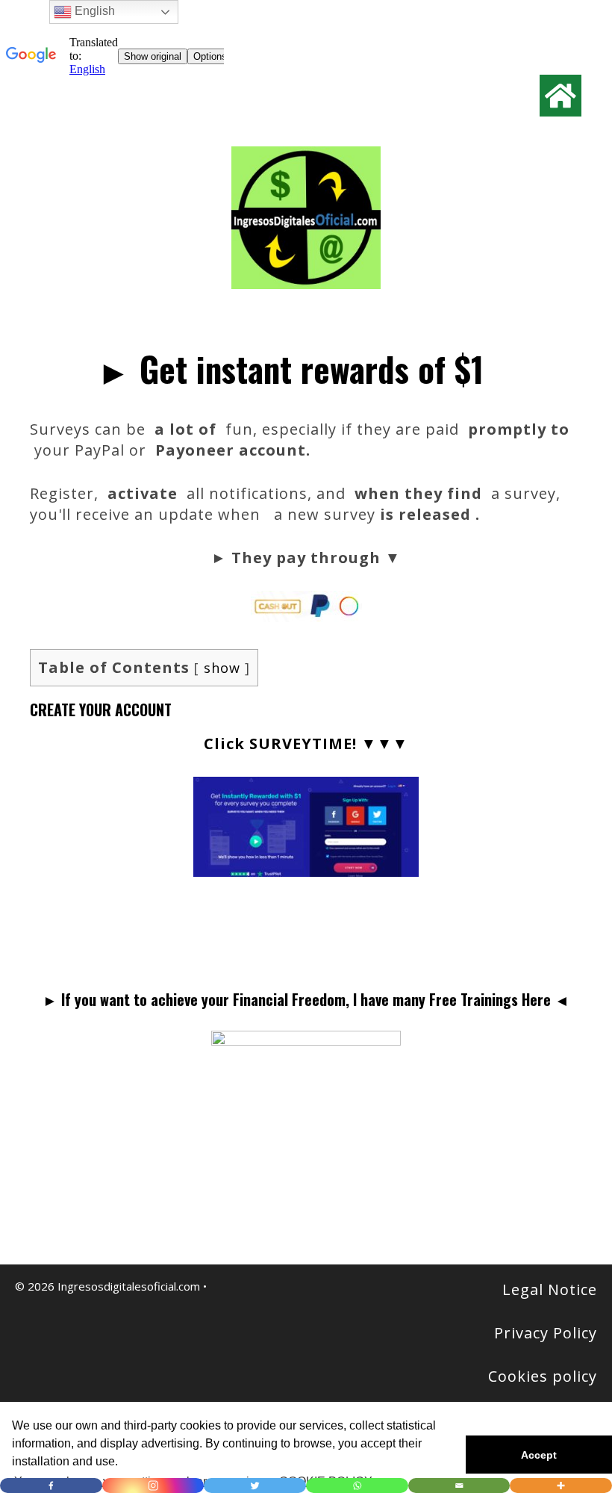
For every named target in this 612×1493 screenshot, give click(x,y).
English (93, 10)
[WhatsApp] (357, 1485)
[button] (539, 1454)
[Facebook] (51, 1485)
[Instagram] (153, 1485)
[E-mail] (459, 1485)
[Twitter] (255, 1485)
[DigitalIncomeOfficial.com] (306, 216)
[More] (561, 1485)
